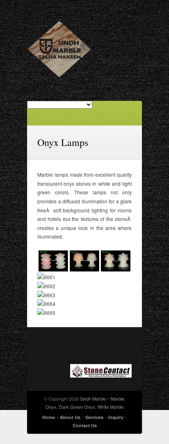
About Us (70, 417)
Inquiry (115, 417)
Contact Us (85, 425)
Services (94, 417)
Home (48, 417)
